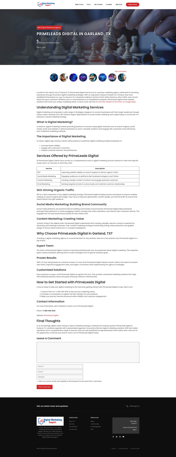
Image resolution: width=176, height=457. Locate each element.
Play (89, 4)
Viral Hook (132, 4)
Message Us (134, 406)
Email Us (134, 423)
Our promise (73, 429)
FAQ (92, 429)
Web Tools (79, 4)
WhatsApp (133, 421)
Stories (109, 4)
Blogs (92, 421)
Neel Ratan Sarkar (52, 43)
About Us (72, 421)
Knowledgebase (96, 427)
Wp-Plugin (98, 4)
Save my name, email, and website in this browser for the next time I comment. (70, 381)
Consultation (73, 427)
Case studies (95, 424)
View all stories (120, 71)
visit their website (105, 102)
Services (119, 4)
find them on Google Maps (125, 102)
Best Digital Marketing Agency (49, 27)
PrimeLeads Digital (51, 315)
